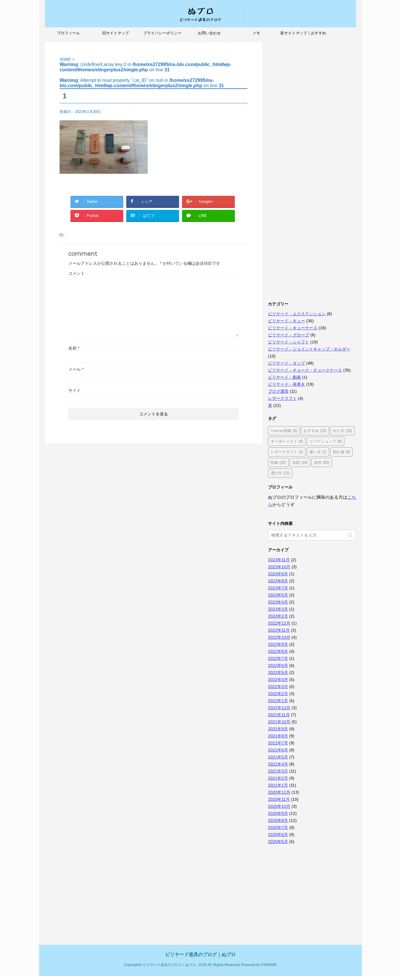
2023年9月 (278, 574)
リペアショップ (325, 441)
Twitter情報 (284, 430)
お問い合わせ (209, 33)
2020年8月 (278, 820)
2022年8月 (278, 651)
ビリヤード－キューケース (292, 328)
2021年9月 (278, 728)
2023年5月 (278, 595)
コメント (76, 273)
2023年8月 (278, 581)
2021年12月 (279, 707)
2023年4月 (278, 602)
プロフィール (68, 33)
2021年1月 (278, 785)
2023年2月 (278, 616)
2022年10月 (279, 637)
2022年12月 (279, 623)
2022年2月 (278, 693)
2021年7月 (278, 743)
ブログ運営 (278, 391)
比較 (300, 462)
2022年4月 (278, 679)
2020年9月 (278, 813)
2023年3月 (278, 609)
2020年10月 (279, 806)
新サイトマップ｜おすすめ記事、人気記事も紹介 (303, 35)
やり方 (342, 430)
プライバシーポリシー (162, 33)
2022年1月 (278, 700)
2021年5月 (278, 757)
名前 (73, 348)
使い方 (317, 451)
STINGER (269, 965)
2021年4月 (278, 764)
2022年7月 (278, 658)
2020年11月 (279, 799)
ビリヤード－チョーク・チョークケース (305, 370)
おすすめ (315, 430)
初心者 (341, 451)
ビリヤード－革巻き (286, 384)
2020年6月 (278, 834)
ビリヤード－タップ (286, 363)
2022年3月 (278, 686)
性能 (278, 462)
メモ (256, 33)
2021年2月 (278, 778)
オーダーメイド (287, 441)
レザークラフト (282, 398)
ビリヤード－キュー (286, 320)
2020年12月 (279, 792)
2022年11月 (279, 630)
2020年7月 (278, 827)
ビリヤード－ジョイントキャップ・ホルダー (309, 349)
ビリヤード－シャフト (288, 342)
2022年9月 (278, 644)
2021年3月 (278, 771)
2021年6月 (278, 750)
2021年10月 (279, 721)
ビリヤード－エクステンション (297, 313)
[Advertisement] (312, 130)
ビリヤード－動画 (284, 377)
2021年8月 (278, 736)
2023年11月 (279, 559)
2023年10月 (279, 566)
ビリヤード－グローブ (288, 335)
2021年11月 (279, 714)
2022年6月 (278, 665)
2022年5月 (278, 672)
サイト (74, 390)
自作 (321, 462)
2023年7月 (278, 588)
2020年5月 (278, 841)
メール (75, 369)
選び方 (280, 473)
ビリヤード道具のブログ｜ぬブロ (200, 954)
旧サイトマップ (115, 33)
